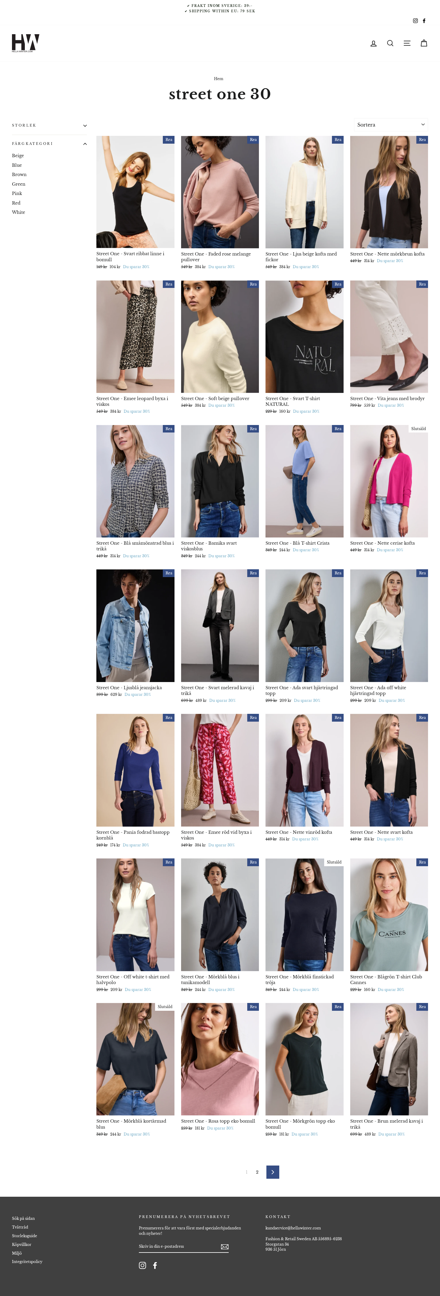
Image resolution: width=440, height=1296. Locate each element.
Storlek (24, 125)
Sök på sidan (23, 1218)
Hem (218, 78)
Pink (17, 193)
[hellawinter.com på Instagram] (142, 1265)
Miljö (17, 1253)
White (18, 212)
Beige (18, 155)
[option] (220, 8)
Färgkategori (32, 144)
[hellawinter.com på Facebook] (155, 1265)
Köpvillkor (21, 1244)
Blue (17, 165)
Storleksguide (24, 1236)
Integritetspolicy (27, 1261)
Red (16, 202)
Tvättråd (20, 1227)
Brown (19, 174)
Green (18, 184)
